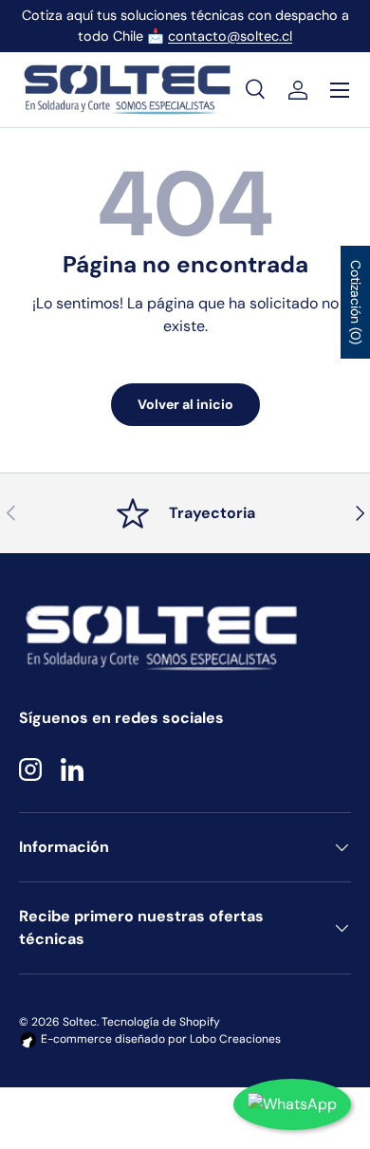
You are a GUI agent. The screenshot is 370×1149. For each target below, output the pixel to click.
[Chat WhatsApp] (292, 1104)
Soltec (80, 1021)
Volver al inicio (185, 404)
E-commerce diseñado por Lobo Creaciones (159, 1039)
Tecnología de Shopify (161, 1021)
